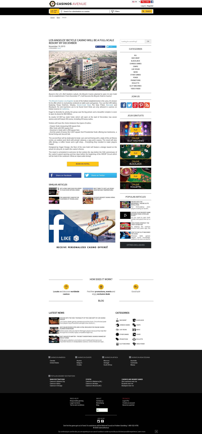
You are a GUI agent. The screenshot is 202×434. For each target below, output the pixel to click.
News (59, 48)
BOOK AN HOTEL (83, 164)
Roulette (135, 83)
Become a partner (129, 405)
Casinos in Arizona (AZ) (93, 386)
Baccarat (109, 105)
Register (150, 6)
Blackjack (135, 61)
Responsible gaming (76, 401)
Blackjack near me (128, 386)
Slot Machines (136, 86)
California (65, 109)
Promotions (135, 80)
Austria (79, 361)
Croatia (79, 365)
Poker (135, 77)
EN (136, 2)
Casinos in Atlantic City (57, 381)
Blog (58, 17)
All (135, 55)
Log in (143, 6)
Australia (134, 361)
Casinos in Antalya (92, 383)
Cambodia (134, 363)
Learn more (141, 431)
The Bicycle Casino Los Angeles (61, 101)
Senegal (106, 363)
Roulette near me (127, 383)
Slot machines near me (129, 381)
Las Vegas (136, 69)
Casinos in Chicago (56, 386)
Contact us (99, 401)
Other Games (135, 75)
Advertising (100, 403)
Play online (145, 2)
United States (54, 363)
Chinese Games (136, 64)
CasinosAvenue (103, 428)
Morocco (106, 361)
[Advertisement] (101, 27)
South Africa (108, 365)
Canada (52, 361)
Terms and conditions (77, 405)
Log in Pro (126, 401)
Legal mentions (75, 403)
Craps (135, 66)
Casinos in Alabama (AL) (94, 381)
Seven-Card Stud (84, 105)
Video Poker (135, 89)
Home (52, 17)
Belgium (79, 363)
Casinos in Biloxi (55, 383)
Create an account (129, 403)
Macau (133, 365)
